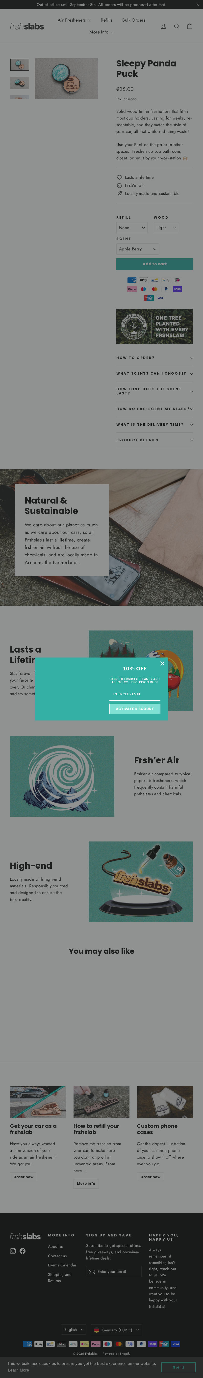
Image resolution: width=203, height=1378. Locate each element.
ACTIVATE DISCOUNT (135, 708)
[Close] (162, 663)
